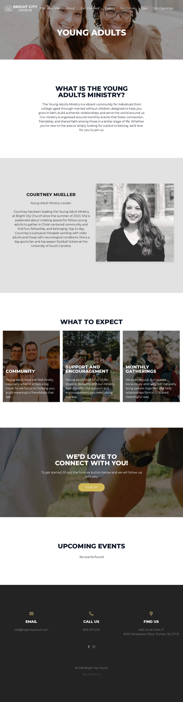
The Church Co (91, 674)
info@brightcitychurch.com (31, 629)
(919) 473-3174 (91, 629)
